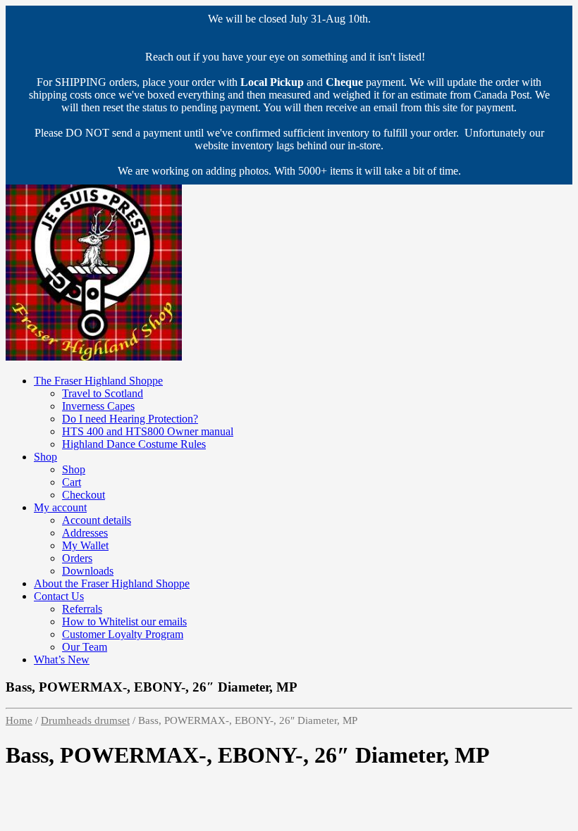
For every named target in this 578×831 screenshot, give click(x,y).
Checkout (83, 495)
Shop (45, 457)
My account (60, 507)
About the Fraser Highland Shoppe (112, 583)
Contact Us (59, 596)
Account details (96, 520)
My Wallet (85, 545)
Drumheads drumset (85, 720)
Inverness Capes (98, 406)
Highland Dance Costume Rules (134, 444)
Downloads (87, 571)
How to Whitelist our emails (124, 621)
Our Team (84, 647)
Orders (77, 558)
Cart (71, 482)
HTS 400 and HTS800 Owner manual (147, 431)
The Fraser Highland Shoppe (98, 381)
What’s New (62, 660)
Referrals (82, 609)
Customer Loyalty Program (122, 634)
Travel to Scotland (102, 393)
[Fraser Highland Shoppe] (94, 357)
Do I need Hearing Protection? (130, 419)
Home (19, 720)
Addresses (85, 533)
